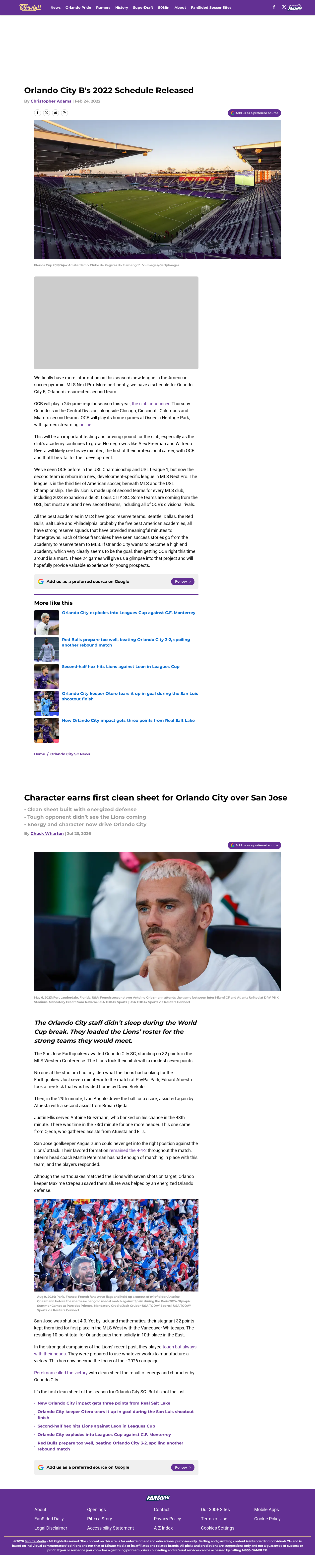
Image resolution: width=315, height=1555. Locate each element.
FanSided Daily (49, 1518)
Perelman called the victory (61, 1372)
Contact (162, 1509)
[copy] (64, 112)
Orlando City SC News (70, 754)
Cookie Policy (267, 1518)
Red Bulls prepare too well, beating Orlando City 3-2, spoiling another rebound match (110, 1446)
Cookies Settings (217, 1528)
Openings (96, 1509)
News (56, 7)
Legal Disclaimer (50, 1528)
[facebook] (274, 7)
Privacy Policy (167, 1518)
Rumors (103, 7)
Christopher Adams (51, 101)
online (85, 424)
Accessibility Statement (110, 1528)
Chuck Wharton (47, 833)
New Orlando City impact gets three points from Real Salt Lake (104, 1403)
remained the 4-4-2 (128, 1150)
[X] (284, 7)
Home (39, 754)
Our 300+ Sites (215, 1509)
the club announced (151, 403)
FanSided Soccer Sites (211, 7)
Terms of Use (214, 1518)
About (180, 7)
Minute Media (35, 1541)
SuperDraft (143, 7)
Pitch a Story (99, 1518)
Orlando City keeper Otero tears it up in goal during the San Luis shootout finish (116, 1414)
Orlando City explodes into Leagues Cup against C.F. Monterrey (104, 1434)
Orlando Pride (78, 7)
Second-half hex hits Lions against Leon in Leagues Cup (96, 1426)
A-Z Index (163, 1528)
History (121, 7)
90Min (164, 7)
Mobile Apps (266, 1509)
